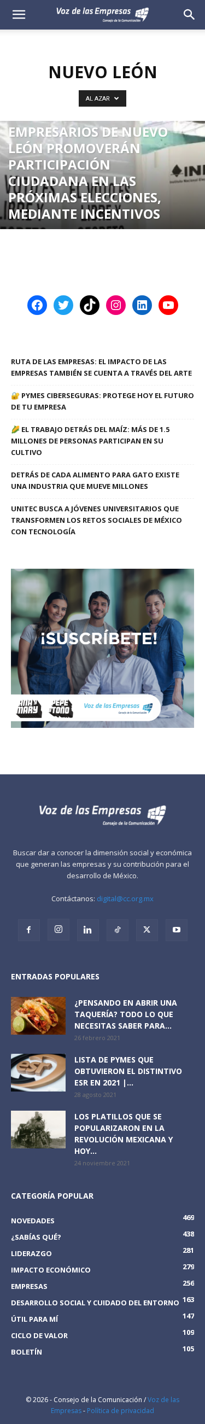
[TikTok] (117, 930)
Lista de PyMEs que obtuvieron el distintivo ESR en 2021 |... (128, 1071)
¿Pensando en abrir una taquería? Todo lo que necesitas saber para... (125, 1014)
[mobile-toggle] (18, 15)
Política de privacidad (120, 1410)
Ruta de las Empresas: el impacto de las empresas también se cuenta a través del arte (101, 367)
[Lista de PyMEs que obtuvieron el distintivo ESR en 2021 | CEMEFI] (38, 1073)
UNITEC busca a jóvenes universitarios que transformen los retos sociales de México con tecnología (96, 520)
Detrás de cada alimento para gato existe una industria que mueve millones (95, 480)
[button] (189, 15)
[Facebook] (29, 930)
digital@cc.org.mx (125, 898)
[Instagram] (58, 930)
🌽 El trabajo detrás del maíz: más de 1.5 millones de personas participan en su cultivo (90, 440)
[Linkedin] (88, 930)
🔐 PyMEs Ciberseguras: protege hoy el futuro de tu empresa (102, 401)
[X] (147, 930)
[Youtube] (177, 930)
